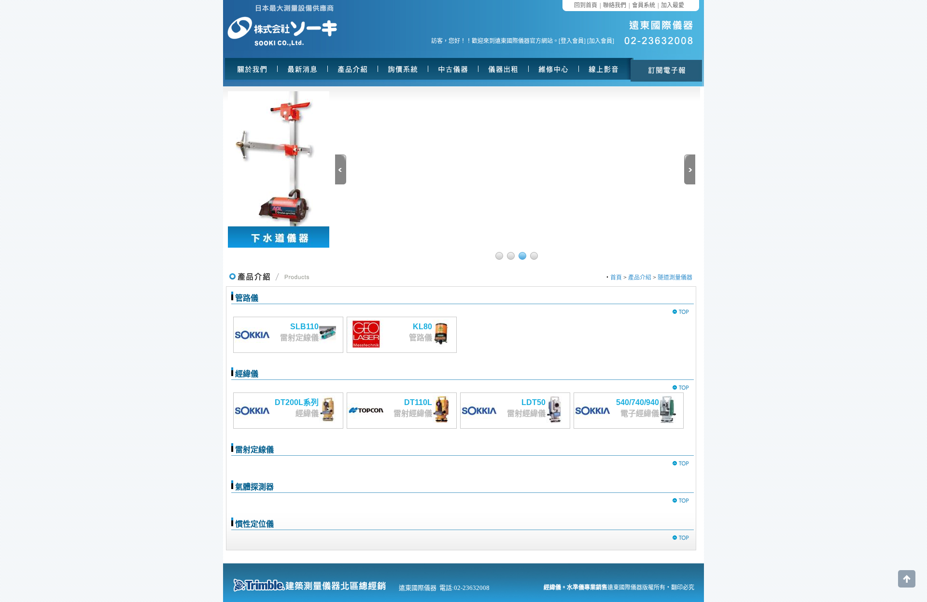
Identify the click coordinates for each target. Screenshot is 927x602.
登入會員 (572, 41)
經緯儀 (246, 374)
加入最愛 (672, 5)
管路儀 (246, 298)
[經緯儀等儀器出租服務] (504, 69)
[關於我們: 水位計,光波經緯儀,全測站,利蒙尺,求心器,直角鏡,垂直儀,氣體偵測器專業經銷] (253, 69)
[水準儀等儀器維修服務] (555, 69)
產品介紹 (639, 277)
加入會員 (600, 41)
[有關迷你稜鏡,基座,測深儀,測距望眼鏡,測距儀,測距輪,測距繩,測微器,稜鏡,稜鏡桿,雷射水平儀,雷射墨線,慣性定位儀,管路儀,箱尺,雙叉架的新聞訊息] (304, 69)
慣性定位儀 (254, 524)
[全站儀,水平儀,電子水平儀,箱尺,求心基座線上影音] (605, 69)
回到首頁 (585, 5)
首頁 (616, 277)
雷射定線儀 (254, 450)
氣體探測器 (254, 487)
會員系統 (643, 5)
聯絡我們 (614, 5)
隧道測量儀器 (675, 277)
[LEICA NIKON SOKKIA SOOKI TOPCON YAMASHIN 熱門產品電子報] (666, 69)
